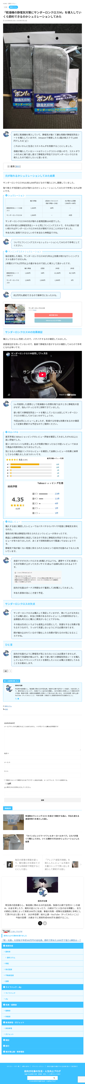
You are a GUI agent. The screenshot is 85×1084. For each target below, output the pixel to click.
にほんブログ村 (16, 931)
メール (7, 762)
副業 (7, 981)
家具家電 (8, 1028)
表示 (18, 166)
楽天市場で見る (53, 315)
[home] (18, 699)
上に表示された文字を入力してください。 (18, 787)
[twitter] (16, 699)
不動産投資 (9, 975)
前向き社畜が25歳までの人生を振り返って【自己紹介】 (62, 1066)
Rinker (34, 310)
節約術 (7, 951)
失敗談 (7, 1016)
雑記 (7, 1040)
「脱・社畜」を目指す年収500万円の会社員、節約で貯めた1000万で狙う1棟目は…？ (41, 940)
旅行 (7, 1046)
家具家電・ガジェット (15, 1022)
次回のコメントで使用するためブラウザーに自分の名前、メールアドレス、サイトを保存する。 (37, 780)
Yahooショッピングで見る (53, 320)
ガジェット (9, 1034)
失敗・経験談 (11, 1004)
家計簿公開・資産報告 (15, 1051)
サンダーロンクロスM (37, 308)
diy (6, 999)
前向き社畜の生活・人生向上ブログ (42, 1071)
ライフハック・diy (13, 987)
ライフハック (10, 993)
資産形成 (9, 945)
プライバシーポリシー (38, 1066)
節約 (6, 709)
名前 (6, 753)
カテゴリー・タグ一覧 (13, 1066)
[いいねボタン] (5, 671)
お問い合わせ (25, 1066)
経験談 (7, 1010)
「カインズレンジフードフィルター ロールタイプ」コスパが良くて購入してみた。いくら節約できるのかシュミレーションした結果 (52, 838)
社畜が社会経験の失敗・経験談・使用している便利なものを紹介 (42, 1074)
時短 (7, 963)
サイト (6, 771)
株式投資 (8, 969)
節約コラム (8, 706)
